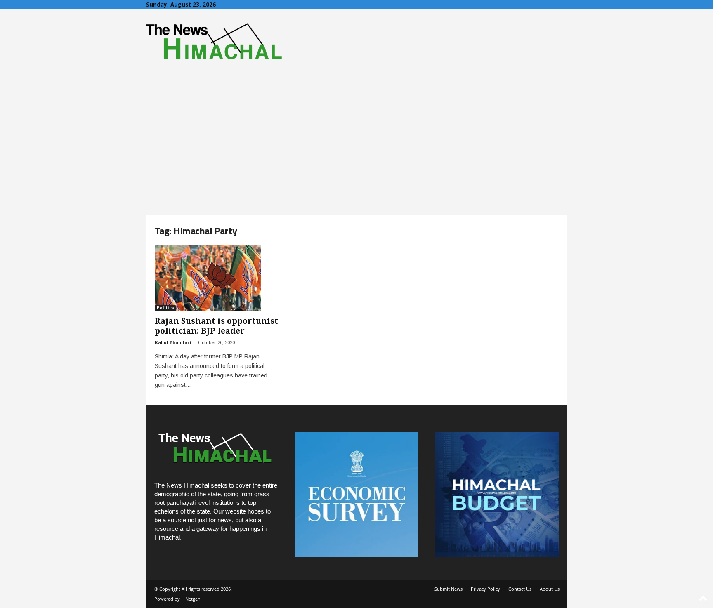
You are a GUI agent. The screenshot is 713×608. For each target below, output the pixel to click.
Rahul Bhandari (173, 342)
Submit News (448, 589)
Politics (165, 308)
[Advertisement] (356, 153)
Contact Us (519, 589)
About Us (550, 589)
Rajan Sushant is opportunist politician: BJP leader (216, 326)
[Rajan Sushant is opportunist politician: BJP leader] (217, 278)
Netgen (193, 599)
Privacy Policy (485, 589)
